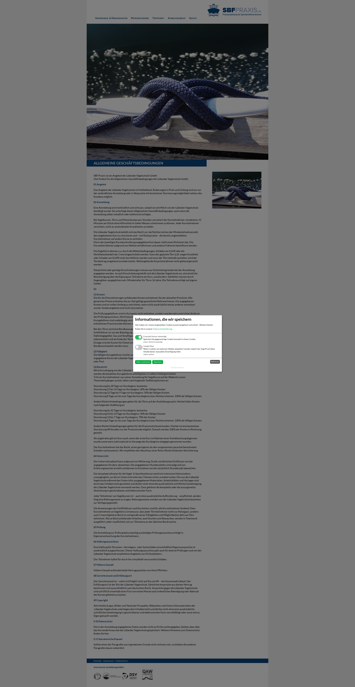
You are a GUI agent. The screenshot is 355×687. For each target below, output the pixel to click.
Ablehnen (215, 362)
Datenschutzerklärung (162, 329)
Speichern (158, 362)
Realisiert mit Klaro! (177, 368)
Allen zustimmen (143, 362)
